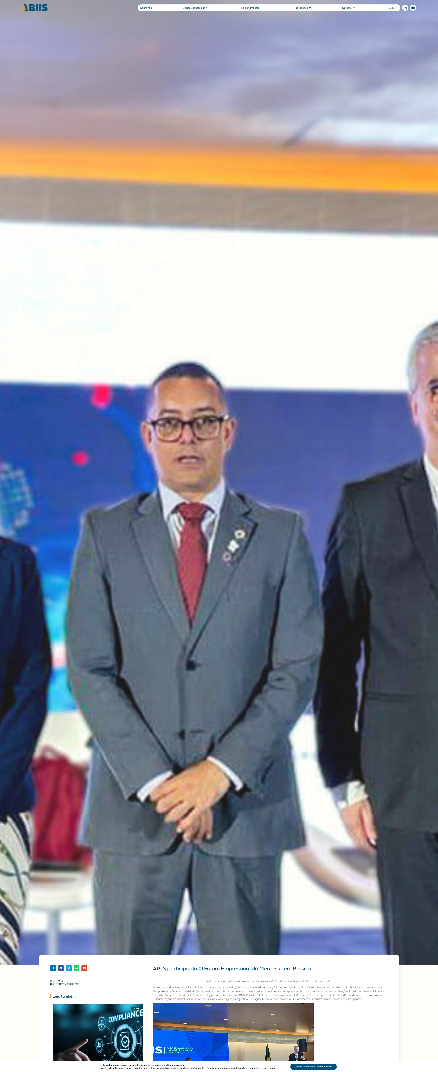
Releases (58, 981)
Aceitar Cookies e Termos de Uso (313, 1066)
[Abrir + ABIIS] (396, 8)
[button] (53, 968)
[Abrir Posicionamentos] (261, 8)
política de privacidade (245, 1068)
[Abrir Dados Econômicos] (207, 8)
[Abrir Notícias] (353, 8)
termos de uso (268, 1068)
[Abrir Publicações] (310, 8)
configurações (197, 1068)
